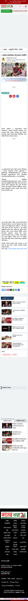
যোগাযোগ (12, 599)
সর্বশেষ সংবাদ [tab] (7, 421)
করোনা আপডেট (23, 527)
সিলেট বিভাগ (23, 552)
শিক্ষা (7, 549)
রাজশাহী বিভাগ (15, 546)
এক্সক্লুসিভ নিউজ (13, 50)
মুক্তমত (15, 542)
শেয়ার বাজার (15, 549)
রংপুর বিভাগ (23, 542)
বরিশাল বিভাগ (7, 538)
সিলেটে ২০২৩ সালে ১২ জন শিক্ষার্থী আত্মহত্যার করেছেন (18, 327)
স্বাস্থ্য (7, 554)
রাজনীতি (7, 547)
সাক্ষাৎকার (7, 552)
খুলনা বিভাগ (15, 530)
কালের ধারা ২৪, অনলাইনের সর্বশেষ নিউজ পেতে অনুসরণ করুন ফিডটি (14, 79)
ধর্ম (15, 535)
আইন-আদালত (7, 528)
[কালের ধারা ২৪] (14, 515)
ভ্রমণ (23, 538)
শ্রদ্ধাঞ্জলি (23, 549)
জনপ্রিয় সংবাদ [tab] (20, 421)
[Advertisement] (14, 32)
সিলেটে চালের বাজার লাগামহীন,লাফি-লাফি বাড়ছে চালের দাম (19, 448)
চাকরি (15, 533)
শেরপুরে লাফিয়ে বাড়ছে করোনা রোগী (17, 249)
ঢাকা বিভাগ (23, 533)
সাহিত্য (15, 552)
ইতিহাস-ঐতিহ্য (15, 527)
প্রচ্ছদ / (5, 50)
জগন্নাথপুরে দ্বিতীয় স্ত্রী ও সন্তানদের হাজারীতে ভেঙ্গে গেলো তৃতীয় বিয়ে (17, 345)
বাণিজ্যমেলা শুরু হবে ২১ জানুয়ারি (17, 335)
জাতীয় (21, 50)
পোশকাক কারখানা (6, 354)
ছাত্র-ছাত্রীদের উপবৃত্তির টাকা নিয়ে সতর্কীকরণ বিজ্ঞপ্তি (18, 319)
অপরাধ (15, 523)
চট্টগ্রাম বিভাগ (7, 533)
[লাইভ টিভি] (14, 96)
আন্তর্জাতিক (7, 523)
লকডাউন (14, 354)
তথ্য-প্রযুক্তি (7, 535)
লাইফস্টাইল (23, 547)
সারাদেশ (23, 521)
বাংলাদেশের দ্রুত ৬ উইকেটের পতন (18, 311)
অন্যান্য (15, 554)
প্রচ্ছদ (7, 521)
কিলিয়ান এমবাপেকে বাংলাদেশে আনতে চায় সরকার (19, 302)
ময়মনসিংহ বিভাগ (7, 541)
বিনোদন (15, 538)
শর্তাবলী (16, 599)
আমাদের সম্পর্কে (7, 599)
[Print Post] (10, 96)
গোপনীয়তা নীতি (21, 599)
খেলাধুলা (23, 530)
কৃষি (7, 530)
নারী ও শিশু (23, 535)
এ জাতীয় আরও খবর (7, 298)
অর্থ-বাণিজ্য (23, 523)
